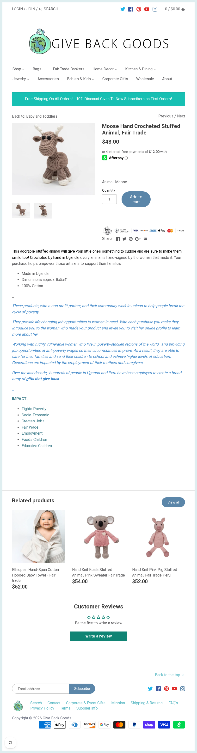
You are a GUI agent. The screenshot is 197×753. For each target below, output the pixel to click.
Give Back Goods (57, 718)
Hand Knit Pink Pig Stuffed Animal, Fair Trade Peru (154, 572)
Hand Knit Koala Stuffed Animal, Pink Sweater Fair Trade (98, 572)
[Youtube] (146, 8)
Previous (165, 116)
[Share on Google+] (138, 238)
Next (181, 116)
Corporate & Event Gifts (85, 703)
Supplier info (87, 708)
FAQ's (173, 703)
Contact (54, 703)
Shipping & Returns (147, 703)
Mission (118, 703)
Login (17, 9)
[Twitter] (122, 8)
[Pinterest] (138, 8)
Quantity (108, 190)
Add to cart (136, 199)
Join (30, 9)
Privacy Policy (42, 708)
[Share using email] (145, 238)
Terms (65, 708)
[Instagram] (155, 8)
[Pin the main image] (131, 238)
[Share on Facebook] (118, 238)
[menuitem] (20, 70)
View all (173, 502)
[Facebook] (130, 8)
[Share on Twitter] (124, 238)
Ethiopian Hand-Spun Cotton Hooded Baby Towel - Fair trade (35, 575)
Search (36, 703)
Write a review (98, 636)
